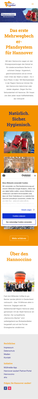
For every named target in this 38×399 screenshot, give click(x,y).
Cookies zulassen (19, 216)
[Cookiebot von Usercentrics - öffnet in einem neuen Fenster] (23, 175)
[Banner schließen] (35, 175)
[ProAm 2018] (19, 152)
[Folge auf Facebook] (5, 388)
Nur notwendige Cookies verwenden (19, 222)
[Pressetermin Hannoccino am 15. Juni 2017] (19, 229)
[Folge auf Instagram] (9, 388)
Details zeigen (26, 210)
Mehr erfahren (19, 238)
